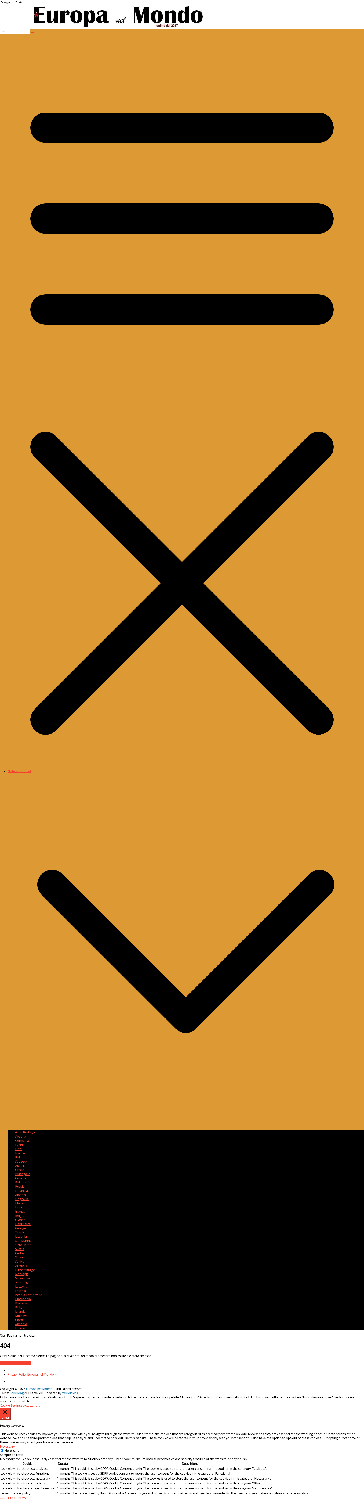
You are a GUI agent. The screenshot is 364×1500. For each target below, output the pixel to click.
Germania (22, 1141)
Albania (20, 1195)
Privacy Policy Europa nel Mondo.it (32, 1374)
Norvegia (21, 1274)
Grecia (19, 1170)
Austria (20, 1166)
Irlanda (20, 1211)
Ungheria (22, 1199)
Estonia (20, 1291)
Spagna (20, 1136)
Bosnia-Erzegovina (28, 1295)
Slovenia (21, 1257)
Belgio (19, 1216)
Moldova (21, 1316)
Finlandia (21, 1191)
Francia (20, 1153)
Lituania (21, 1236)
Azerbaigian (23, 1282)
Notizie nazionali (19, 771)
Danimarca (23, 1224)
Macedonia (23, 1299)
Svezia (19, 1249)
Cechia (19, 1253)
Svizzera (21, 1161)
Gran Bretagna (25, 1132)
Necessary (12, 1450)
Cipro (19, 1320)
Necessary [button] (7, 1446)
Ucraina (20, 1207)
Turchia (20, 1232)
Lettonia (21, 1286)
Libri (18, 1149)
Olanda (20, 1220)
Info (10, 1370)
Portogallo (22, 1174)
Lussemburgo (25, 1270)
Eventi (19, 1145)
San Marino (23, 1241)
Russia (19, 1186)
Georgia (21, 1228)
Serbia (19, 1261)
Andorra (21, 1324)
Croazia (20, 1178)
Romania (21, 1303)
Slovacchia (22, 1278)
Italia (18, 1157)
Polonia (20, 1182)
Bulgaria (21, 1307)
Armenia (21, 1266)
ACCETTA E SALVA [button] (13, 1498)
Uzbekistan (23, 1245)
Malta (19, 1203)
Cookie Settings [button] (11, 1405)
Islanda (20, 1311)
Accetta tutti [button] (31, 1405)
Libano (20, 1328)
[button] (186, 1128)
